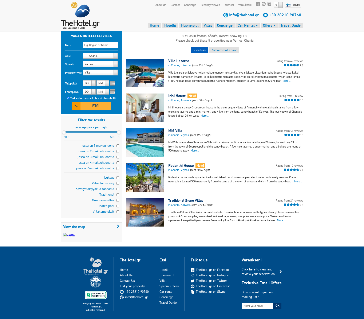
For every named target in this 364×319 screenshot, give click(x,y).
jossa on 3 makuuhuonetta (96, 157)
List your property (132, 286)
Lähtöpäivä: (72, 92)
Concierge (190, 5)
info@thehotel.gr (244, 15)
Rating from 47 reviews (289, 131)
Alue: (68, 56)
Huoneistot (190, 25)
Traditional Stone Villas (185, 200)
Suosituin (199, 50)
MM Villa (175, 130)
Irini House (177, 96)
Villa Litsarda (178, 61)
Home (154, 25)
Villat (208, 25)
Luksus (109, 177)
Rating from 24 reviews (289, 200)
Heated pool (106, 206)
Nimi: (68, 45)
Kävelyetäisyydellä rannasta (94, 189)
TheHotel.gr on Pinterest (213, 286)
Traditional (106, 194)
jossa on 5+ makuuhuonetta (95, 168)
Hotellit (170, 25)
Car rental (166, 292)
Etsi (95, 105)
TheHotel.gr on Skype (211, 292)
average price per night (91, 127)
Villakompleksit (103, 212)
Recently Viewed (210, 5)
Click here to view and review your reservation (258, 271)
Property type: (74, 73)
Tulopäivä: (71, 83)
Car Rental (247, 25)
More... (286, 81)
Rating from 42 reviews (289, 61)
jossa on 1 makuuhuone (98, 146)
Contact (175, 5)
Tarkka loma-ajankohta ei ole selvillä (93, 98)
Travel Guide (291, 25)
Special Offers (169, 286)
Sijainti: (69, 64)
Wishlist (229, 5)
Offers (268, 25)
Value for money (103, 183)
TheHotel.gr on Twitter (211, 281)
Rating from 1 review (290, 96)
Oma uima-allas (103, 200)
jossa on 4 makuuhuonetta (96, 163)
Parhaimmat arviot (224, 50)
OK (277, 305)
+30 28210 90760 (285, 15)
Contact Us (127, 281)
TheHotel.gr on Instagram (213, 275)
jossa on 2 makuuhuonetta (96, 151)
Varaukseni (245, 5)
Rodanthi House (181, 165)
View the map (74, 226)
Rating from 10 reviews (289, 165)
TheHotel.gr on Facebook (213, 270)
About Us (160, 5)
